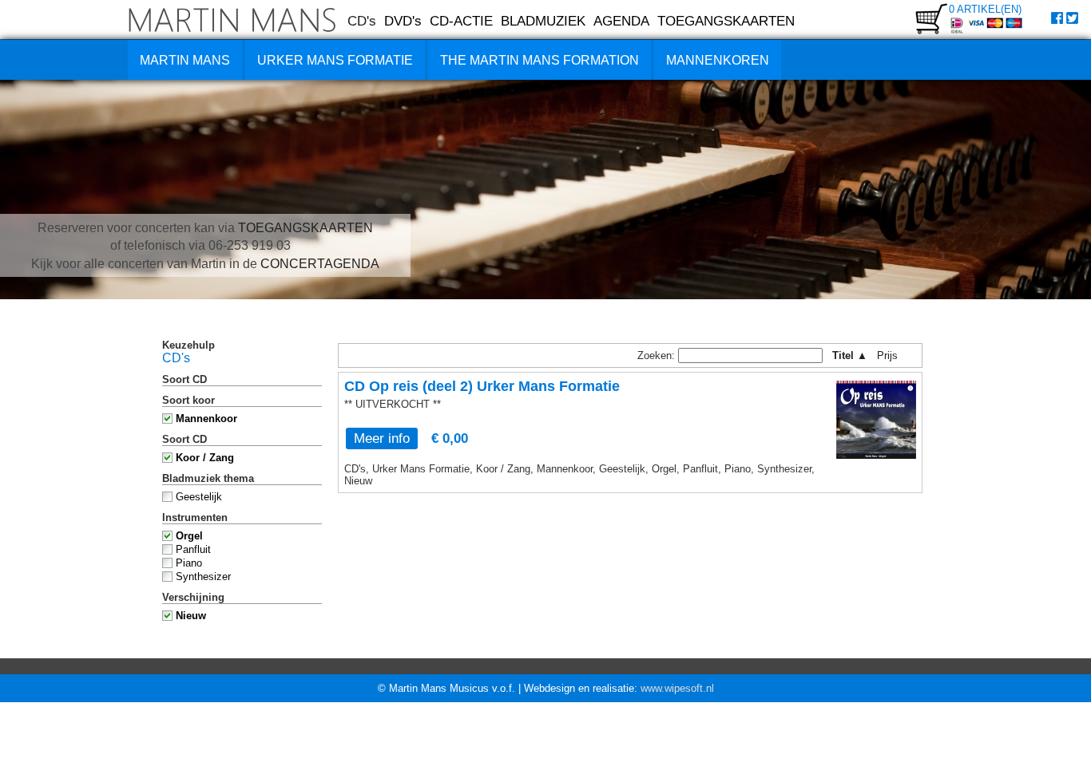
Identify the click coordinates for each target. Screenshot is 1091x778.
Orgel (189, 536)
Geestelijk (199, 497)
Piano (189, 563)
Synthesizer (203, 577)
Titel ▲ (849, 355)
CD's (361, 21)
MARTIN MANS (185, 60)
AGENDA (621, 21)
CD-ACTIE (461, 21)
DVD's (403, 21)
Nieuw (191, 616)
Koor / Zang (205, 458)
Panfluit (193, 549)
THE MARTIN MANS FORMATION (539, 60)
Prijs (892, 355)
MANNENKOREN (717, 60)
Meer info (382, 438)
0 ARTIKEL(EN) (985, 9)
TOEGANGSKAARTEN (726, 21)
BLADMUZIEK (543, 21)
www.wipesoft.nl (677, 688)
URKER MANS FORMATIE (335, 60)
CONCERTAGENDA (319, 264)
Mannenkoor (206, 419)
